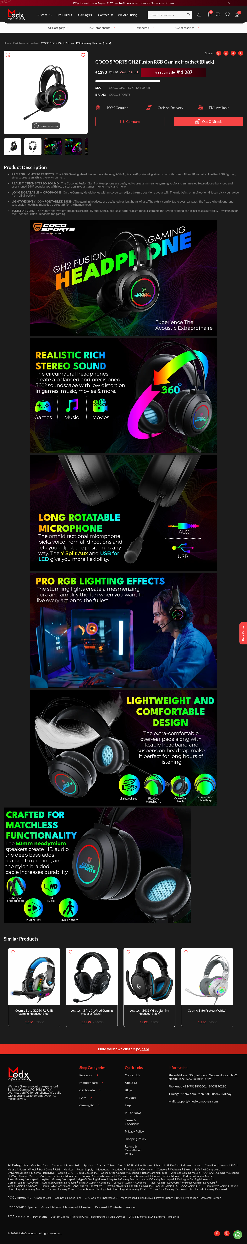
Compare (133, 121)
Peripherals (20, 43)
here (145, 1049)
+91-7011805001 (195, 1086)
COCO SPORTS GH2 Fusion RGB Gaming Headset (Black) (76, 43)
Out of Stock (212, 121)
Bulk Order (243, 633)
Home (7, 43)
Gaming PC (26, 1089)
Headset (34, 43)
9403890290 (217, 1086)
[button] (123, 3)
